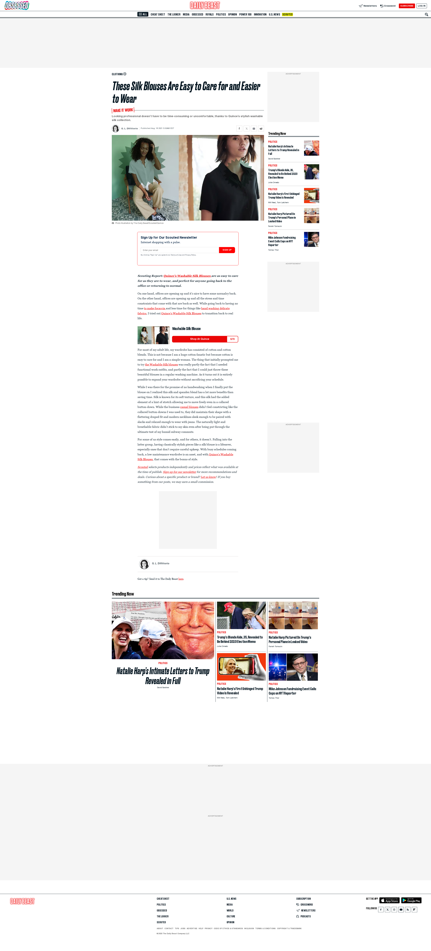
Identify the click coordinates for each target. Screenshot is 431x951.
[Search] (426, 14)
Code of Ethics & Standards (228, 928)
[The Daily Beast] (205, 6)
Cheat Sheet (158, 14)
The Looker (174, 14)
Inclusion (249, 928)
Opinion (232, 14)
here (180, 578)
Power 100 (245, 14)
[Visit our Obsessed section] (27, 6)
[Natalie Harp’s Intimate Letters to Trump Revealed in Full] (311, 154)
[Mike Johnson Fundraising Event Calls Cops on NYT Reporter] (311, 246)
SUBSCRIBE (406, 6)
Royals (210, 14)
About (160, 928)
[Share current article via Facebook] (239, 128)
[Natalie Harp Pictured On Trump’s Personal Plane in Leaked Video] (311, 222)
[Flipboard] (414, 910)
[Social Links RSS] (407, 910)
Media (186, 14)
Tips (177, 928)
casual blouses (189, 407)
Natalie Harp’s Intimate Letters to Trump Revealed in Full (163, 676)
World (230, 910)
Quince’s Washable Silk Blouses (187, 276)
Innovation (260, 14)
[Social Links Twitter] (387, 910)
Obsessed (197, 14)
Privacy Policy (190, 255)
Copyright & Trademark (289, 928)
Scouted (287, 14)
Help (201, 928)
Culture (231, 916)
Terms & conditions (265, 928)
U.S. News (274, 14)
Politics (221, 14)
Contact (168, 928)
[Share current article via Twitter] (247, 128)
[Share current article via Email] (254, 128)
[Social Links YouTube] (401, 910)
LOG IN (421, 6)
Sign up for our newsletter (179, 472)
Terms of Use (176, 255)
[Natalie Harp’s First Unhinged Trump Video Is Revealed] (311, 202)
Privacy (208, 928)
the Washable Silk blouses (161, 364)
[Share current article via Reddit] (261, 128)
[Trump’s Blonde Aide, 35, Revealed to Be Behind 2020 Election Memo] (311, 178)
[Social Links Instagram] (394, 910)
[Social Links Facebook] (381, 910)
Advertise (192, 928)
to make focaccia (155, 308)
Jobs (182, 928)
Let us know (208, 477)
